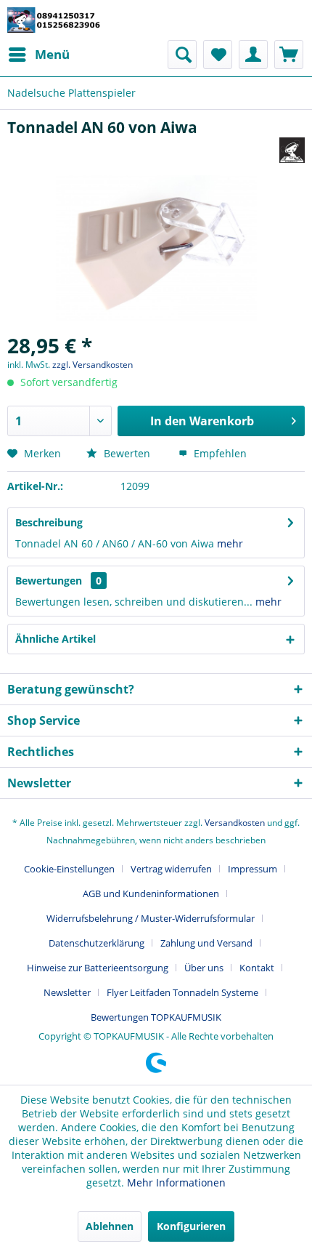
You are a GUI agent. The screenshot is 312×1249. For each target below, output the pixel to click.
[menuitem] (38, 54)
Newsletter (67, 992)
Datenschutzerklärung (96, 942)
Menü (52, 54)
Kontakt (256, 967)
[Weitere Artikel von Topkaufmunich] (292, 150)
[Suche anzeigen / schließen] (182, 54)
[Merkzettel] (217, 54)
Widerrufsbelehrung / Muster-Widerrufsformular (150, 918)
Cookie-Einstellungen (69, 868)
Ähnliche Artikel (55, 639)
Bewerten (127, 453)
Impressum (252, 868)
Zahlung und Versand (206, 942)
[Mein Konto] (253, 54)
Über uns (203, 967)
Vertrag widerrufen (171, 868)
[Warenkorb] (288, 54)
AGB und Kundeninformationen (151, 893)
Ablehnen (110, 1226)
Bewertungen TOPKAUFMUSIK (156, 1017)
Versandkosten (235, 822)
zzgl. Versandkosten (92, 364)
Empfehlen (219, 453)
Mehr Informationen (176, 1182)
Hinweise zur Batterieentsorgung (97, 967)
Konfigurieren (191, 1226)
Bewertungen (48, 580)
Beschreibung (49, 522)
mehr (230, 543)
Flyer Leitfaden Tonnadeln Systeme (182, 992)
